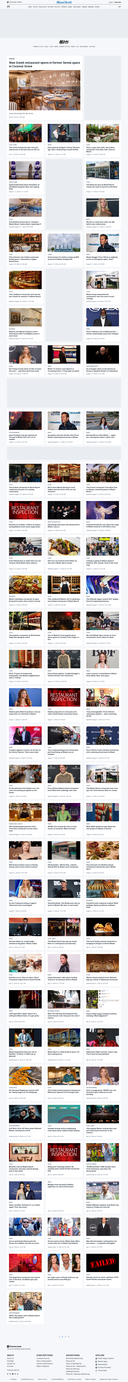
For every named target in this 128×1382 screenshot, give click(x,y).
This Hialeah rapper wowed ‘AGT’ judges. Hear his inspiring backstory (102, 600)
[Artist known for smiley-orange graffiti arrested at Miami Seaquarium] (64, 243)
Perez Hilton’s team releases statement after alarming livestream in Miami (102, 751)
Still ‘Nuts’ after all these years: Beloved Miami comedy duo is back (25, 1129)
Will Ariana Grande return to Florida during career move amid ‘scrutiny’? (23, 866)
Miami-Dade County (16, 824)
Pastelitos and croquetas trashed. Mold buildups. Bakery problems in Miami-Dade (102, 905)
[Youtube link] (13, 1374)
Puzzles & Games (104, 1367)
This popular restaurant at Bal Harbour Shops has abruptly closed (24, 636)
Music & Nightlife (54, 522)
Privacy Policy (42, 1379)
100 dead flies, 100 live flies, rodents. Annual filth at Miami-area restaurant (63, 866)
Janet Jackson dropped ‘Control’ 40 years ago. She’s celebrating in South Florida (64, 148)
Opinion (64, 7)
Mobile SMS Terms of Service (109, 1379)
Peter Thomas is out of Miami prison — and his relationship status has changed (102, 333)
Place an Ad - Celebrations (76, 1366)
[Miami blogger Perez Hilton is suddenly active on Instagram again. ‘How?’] (102, 243)
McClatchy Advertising (74, 1358)
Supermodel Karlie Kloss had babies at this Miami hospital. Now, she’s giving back (24, 187)
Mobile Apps (102, 1361)
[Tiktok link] (17, 1374)
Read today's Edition (16, 2)
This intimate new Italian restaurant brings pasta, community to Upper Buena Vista (24, 259)
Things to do (38, 46)
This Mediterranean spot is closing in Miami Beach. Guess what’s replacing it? (25, 223)
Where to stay (64, 46)
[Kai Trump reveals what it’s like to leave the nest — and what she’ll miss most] (25, 354)
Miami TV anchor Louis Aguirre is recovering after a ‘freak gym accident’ (63, 370)
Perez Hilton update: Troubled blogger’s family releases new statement (64, 674)
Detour (92, 46)
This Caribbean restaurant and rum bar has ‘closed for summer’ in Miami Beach (25, 295)
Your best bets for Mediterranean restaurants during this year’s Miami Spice (101, 867)
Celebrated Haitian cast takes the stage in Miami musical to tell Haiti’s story (102, 526)
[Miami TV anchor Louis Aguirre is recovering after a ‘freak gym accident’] (64, 354)
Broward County (54, 1011)
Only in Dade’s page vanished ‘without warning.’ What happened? (101, 1015)
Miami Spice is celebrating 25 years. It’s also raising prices (63, 1053)
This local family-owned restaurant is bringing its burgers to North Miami (101, 942)
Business (12, 329)
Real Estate (43, 7)
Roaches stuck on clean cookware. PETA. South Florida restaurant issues (102, 1278)
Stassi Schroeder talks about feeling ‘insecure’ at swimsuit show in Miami (62, 978)
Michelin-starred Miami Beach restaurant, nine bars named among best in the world (23, 1169)
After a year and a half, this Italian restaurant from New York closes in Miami (100, 149)
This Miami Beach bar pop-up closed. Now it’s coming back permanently (62, 942)
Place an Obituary (72, 1369)
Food (46, 46)
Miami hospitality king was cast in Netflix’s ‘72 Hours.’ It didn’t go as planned (23, 1054)
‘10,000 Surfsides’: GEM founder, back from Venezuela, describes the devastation (101, 1169)
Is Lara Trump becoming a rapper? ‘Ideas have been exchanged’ (23, 904)
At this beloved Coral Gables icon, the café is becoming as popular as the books (24, 790)
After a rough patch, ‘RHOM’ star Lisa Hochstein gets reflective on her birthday (101, 1092)
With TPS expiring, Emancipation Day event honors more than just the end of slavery (64, 1016)
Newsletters (102, 1364)
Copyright (13, 1379)
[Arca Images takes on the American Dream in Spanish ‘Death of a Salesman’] (102, 354)
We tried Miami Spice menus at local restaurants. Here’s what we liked (101, 636)
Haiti (88, 522)
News (30, 7)
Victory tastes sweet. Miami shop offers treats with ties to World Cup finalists (64, 1242)
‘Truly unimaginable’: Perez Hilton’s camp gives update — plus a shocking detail (101, 714)
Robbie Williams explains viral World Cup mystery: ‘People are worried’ (102, 1206)
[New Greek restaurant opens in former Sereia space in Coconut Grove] (44, 90)
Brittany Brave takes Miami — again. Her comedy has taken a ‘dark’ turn (101, 436)
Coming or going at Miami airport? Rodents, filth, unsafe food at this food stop (102, 563)
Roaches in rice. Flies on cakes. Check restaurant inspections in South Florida (24, 978)
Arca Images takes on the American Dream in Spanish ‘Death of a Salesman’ (102, 370)
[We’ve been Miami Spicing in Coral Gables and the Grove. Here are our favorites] (64, 473)
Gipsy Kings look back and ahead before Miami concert (64, 526)
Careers (84, 7)
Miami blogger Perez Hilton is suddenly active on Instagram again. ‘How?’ (102, 258)
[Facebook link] (7, 1374)
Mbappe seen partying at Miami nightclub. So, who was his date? (61, 1185)
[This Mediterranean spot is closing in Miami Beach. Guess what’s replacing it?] (25, 207)
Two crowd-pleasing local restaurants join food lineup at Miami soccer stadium (63, 752)
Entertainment (14, 432)
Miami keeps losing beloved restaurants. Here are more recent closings (100, 296)
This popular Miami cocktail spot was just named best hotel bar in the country (101, 1130)
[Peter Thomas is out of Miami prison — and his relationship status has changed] (102, 317)
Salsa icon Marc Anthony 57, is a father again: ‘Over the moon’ (24, 1206)
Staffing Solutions (72, 1371)
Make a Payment (42, 1366)
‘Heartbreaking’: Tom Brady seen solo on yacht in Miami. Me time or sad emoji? (64, 904)
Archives (10, 1366)
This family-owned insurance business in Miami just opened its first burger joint (64, 1091)
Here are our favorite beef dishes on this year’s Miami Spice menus (62, 562)
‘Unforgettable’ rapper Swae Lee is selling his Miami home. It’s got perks (24, 1015)
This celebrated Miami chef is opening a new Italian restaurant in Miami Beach (64, 600)
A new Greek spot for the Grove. (21, 113)
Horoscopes (102, 1370)
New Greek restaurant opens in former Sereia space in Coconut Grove (44, 64)
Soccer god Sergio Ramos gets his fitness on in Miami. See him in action (24, 1242)
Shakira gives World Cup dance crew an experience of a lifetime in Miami (24, 713)
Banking (91, 7)
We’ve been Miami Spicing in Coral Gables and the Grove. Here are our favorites (62, 489)
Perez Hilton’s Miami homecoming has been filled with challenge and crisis (63, 789)
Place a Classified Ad (73, 1363)
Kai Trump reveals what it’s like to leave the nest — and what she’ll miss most (25, 370)
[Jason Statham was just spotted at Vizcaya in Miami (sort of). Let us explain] (25, 421)
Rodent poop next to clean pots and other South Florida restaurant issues (63, 713)
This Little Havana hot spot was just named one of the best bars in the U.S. (24, 148)
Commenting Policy (27, 1379)
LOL (77, 46)
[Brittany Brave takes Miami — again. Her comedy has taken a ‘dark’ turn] (102, 421)
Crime (50, 254)
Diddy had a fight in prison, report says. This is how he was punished (102, 1053)
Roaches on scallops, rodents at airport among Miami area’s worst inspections (24, 526)
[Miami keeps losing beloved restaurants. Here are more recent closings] (102, 280)
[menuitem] (8, 7)
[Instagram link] (15, 1374)
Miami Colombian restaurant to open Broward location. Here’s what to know (24, 600)
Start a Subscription (44, 1361)
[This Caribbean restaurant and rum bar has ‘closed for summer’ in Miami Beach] (25, 280)
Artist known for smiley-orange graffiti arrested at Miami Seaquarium (63, 258)
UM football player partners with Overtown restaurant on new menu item (23, 828)
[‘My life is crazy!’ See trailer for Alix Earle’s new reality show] (102, 207)
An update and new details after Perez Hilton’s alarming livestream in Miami (63, 436)
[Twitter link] (10, 1374)
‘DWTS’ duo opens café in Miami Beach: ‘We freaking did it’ (24, 1317)
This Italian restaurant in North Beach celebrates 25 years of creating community (24, 489)
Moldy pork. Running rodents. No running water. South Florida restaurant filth (64, 1169)
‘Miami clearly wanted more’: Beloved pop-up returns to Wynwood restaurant (102, 978)
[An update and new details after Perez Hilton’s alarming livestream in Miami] (64, 421)
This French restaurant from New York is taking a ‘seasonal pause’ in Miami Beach (101, 489)
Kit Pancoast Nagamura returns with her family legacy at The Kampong (24, 1091)
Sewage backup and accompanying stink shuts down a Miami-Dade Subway (64, 1129)
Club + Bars (53, 46)
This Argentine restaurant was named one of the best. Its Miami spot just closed (24, 1279)
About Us (10, 1358)
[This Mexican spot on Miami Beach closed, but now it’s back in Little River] (102, 170)
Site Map (10, 1361)
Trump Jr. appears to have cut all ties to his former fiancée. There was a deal (25, 751)
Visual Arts (13, 1087)
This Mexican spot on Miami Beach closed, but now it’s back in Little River (101, 186)
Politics (57, 7)
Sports (35, 7)
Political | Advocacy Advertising (78, 1374)
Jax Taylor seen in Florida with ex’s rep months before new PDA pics (63, 1278)
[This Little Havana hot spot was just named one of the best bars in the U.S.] (25, 133)
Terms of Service (90, 1379)
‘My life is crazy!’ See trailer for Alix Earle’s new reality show (100, 223)
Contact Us (11, 1363)
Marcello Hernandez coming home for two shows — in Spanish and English (101, 1242)
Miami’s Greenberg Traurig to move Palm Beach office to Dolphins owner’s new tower (24, 334)
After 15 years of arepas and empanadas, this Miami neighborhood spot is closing (24, 675)
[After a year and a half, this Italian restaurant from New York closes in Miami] (102, 133)
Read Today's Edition (106, 1358)
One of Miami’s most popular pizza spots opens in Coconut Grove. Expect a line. (63, 637)
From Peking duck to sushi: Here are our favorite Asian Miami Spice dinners (25, 562)
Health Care (13, 182)
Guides (97, 7)
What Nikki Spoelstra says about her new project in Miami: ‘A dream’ (101, 827)
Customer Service (43, 1358)
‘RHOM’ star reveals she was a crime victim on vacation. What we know (62, 827)
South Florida (91, 1164)
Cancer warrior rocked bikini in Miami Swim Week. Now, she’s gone (101, 674)
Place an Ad (70, 1361)
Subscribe (117, 2)
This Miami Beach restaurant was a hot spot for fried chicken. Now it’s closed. (102, 789)
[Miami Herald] (64, 2)
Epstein (50, 7)
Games (70, 7)
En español (84, 46)
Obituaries (77, 7)
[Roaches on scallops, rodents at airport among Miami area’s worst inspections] (25, 510)
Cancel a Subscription (44, 1363)
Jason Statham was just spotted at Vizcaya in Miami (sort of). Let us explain (23, 437)
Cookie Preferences (57, 1379)
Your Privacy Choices (74, 1379)
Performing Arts (92, 366)
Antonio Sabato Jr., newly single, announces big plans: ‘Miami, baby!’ (23, 942)
